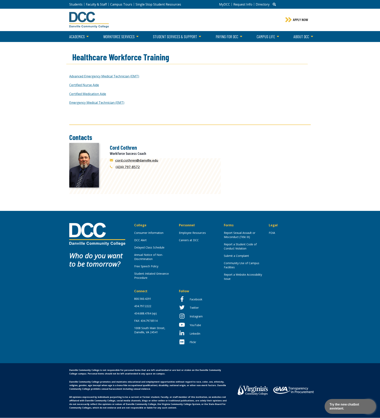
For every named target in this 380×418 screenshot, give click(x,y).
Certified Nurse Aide (84, 85)
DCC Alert (140, 240)
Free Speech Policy (146, 266)
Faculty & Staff (96, 4)
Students (76, 4)
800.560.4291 (142, 299)
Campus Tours (121, 4)
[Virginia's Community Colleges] (253, 389)
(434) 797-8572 (128, 167)
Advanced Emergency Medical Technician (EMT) (104, 76)
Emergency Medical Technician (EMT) (96, 102)
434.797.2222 (142, 306)
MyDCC (224, 4)
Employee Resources (192, 233)
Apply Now (300, 20)
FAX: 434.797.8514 (146, 321)
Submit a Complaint (236, 256)
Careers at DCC (189, 240)
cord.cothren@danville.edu (136, 160)
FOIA (272, 233)
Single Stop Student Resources (158, 4)
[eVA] (293, 390)
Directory (263, 4)
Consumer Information (148, 233)
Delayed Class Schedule (149, 247)
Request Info (242, 4)
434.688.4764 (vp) (145, 313)
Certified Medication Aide (87, 94)
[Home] (97, 234)
